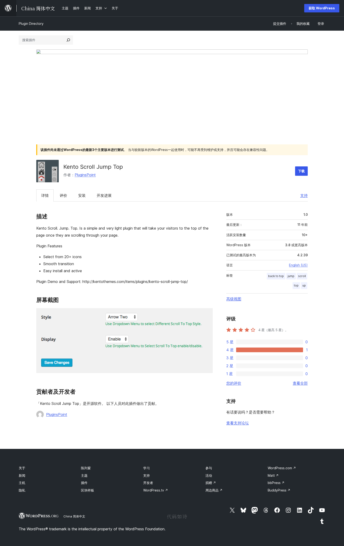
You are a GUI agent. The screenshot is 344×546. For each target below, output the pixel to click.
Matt (273, 475)
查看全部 (300, 383)
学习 (146, 468)
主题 (84, 475)
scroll (302, 276)
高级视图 (233, 299)
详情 (45, 195)
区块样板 (87, 490)
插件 (84, 483)
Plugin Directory (31, 24)
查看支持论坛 (237, 423)
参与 (208, 468)
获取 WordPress (322, 8)
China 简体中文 (74, 516)
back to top (276, 276)
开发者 (148, 483)
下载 (301, 171)
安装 (82, 195)
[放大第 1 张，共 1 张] (206, 314)
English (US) (298, 265)
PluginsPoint (85, 174)
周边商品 (214, 490)
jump (291, 276)
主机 (22, 483)
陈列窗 (86, 468)
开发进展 (104, 195)
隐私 (22, 490)
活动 (208, 475)
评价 (63, 195)
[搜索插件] (68, 40)
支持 (304, 195)
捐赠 (210, 483)
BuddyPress (279, 490)
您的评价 (233, 383)
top (296, 285)
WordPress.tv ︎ (155, 490)
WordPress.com (282, 468)
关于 (22, 468)
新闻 (22, 475)
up (304, 285)
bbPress (276, 483)
